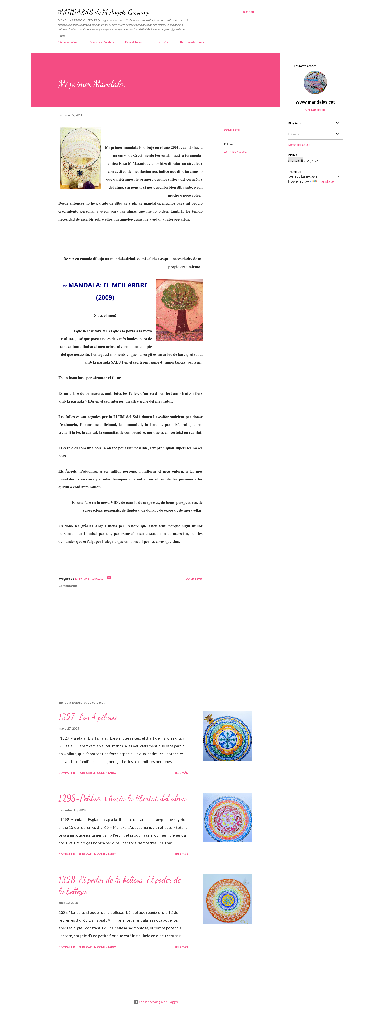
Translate (326, 181)
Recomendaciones (192, 42)
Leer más (181, 772)
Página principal (68, 42)
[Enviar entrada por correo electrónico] (109, 579)
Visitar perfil (315, 110)
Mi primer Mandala (235, 152)
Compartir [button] (232, 130)
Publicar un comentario (97, 772)
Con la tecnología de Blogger (158, 1002)
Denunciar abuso (299, 144)
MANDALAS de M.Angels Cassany (103, 12)
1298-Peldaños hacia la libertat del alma (122, 798)
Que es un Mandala (101, 42)
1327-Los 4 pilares (88, 717)
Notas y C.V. (161, 42)
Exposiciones (133, 42)
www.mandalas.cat (315, 101)
